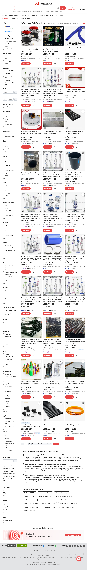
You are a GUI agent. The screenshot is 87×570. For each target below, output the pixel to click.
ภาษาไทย (76, 557)
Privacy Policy (51, 562)
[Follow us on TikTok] (70, 545)
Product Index (41, 555)
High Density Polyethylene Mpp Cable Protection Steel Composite (31, 341)
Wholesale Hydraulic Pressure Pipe (69, 503)
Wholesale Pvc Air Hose (30, 500)
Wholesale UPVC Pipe (49, 507)
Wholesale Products (40, 554)
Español (14, 557)
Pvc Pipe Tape (47, 11)
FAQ (38, 550)
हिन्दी (71, 557)
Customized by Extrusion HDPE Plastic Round (31, 174)
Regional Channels (78, 554)
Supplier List (15, 18)
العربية (57, 557)
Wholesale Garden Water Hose (64, 496)
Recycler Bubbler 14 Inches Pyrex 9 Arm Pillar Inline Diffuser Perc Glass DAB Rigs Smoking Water (75, 216)
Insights (47, 555)
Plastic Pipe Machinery (8, 510)
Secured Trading (25, 18)
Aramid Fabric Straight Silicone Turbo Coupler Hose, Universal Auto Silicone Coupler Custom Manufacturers (52, 258)
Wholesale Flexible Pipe (65, 500)
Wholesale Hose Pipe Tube (31, 503)
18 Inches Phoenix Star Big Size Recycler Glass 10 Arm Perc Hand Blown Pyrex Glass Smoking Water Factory (75, 299)
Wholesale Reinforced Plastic (31, 507)
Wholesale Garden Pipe (62, 493)
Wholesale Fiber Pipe (29, 510)
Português (20, 557)
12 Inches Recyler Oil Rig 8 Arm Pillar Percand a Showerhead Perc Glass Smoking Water (31, 258)
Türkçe (81, 557)
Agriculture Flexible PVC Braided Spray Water (73, 424)
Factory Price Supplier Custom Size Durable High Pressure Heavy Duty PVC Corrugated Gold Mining (52, 50)
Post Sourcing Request (73, 535)
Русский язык (33, 557)
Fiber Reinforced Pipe (37, 11)
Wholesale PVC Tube (29, 493)
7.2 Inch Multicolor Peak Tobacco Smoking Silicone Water (30, 383)
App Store (11, 545)
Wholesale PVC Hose (29, 496)
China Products (14, 554)
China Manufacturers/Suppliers (26, 554)
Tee (3, 515)
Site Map (47, 550)
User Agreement (36, 562)
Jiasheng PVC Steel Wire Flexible (52, 132)
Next (55, 444)
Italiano (40, 557)
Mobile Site (53, 550)
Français (26, 557)
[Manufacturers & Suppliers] (43, 3)
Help (42, 550)
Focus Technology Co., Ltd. (44, 564)
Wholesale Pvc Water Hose (48, 500)
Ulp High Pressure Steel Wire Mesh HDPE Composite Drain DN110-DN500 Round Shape (75, 175)
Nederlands (51, 557)
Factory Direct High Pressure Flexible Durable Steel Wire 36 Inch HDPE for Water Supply (52, 341)
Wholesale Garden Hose (45, 496)
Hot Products (6, 554)
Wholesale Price (50, 554)
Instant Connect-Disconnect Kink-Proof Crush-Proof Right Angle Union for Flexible (30, 426)
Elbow (4, 512)
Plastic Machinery (7, 520)
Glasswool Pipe (54, 11)
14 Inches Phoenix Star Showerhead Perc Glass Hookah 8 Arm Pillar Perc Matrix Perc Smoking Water (53, 175)
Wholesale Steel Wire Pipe (48, 503)
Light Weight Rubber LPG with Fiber (74, 132)
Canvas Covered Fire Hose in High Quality (75, 90)
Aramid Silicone (75, 48)
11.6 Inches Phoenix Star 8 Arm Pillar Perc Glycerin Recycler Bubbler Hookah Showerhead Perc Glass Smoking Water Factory (31, 216)
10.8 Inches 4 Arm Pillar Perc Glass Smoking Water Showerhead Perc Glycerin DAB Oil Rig (31, 91)
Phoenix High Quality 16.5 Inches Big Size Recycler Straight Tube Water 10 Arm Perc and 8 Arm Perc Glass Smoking (31, 299)
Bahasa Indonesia (47, 559)
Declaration (44, 562)
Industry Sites (69, 554)
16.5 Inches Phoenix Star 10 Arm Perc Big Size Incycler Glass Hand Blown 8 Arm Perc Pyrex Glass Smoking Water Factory (75, 258)
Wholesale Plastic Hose (45, 493)
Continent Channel (60, 554)
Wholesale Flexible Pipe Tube (66, 507)
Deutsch (45, 557)
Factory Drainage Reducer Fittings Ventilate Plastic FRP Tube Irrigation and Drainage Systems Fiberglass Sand (74, 383)
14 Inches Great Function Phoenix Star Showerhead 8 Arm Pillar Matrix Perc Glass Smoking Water (53, 299)
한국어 (62, 557)
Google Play (22, 545)
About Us (33, 550)
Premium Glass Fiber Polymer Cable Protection (51, 424)
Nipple (4, 517)
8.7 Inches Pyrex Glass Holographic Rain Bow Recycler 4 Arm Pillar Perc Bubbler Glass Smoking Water (53, 383)
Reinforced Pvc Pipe (26, 11)
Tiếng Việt (38, 559)
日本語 (66, 557)
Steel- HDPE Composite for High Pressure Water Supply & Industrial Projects (75, 341)
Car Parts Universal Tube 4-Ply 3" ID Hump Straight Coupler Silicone (29, 49)
